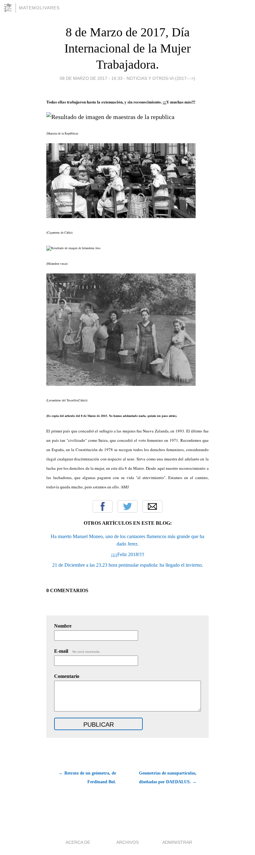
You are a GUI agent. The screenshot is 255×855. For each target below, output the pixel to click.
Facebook (103, 506)
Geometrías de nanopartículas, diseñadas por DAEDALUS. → (168, 777)
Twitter (127, 506)
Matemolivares (39, 7)
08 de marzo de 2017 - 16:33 (91, 78)
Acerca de (78, 842)
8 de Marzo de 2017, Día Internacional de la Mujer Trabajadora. (127, 48)
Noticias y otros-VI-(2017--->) (161, 78)
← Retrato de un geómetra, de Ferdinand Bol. (87, 777)
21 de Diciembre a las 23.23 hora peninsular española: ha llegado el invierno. (127, 565)
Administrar (177, 842)
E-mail (77, 651)
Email (152, 506)
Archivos (127, 842)
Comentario (66, 676)
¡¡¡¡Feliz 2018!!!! (127, 554)
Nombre (63, 626)
